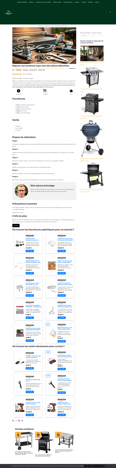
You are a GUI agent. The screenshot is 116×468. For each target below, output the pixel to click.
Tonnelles (83, 2)
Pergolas (77, 2)
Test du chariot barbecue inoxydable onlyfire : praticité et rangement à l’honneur (64, 451)
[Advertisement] (58, 14)
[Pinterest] (19, 420)
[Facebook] (13, 420)
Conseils (97, 2)
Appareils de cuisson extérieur (43, 2)
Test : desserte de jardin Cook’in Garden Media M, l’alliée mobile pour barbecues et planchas (24, 453)
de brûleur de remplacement (25, 105)
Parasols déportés (68, 2)
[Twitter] (16, 420)
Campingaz (19, 70)
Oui (85, 465)
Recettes (90, 2)
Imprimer (16, 225)
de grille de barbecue (23, 109)
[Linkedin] (22, 420)
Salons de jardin (57, 2)
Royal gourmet (33, 70)
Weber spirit (41, 70)
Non (89, 465)
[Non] (114, 466)
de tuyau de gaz (22, 107)
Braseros (31, 2)
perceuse (18, 130)
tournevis (18, 126)
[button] (110, 12)
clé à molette (19, 128)
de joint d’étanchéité (23, 113)
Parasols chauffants (22, 2)
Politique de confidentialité (98, 465)
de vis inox (21, 111)
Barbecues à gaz (63, 68)
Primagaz (25, 70)
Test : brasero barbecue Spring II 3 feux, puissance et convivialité (43, 455)
